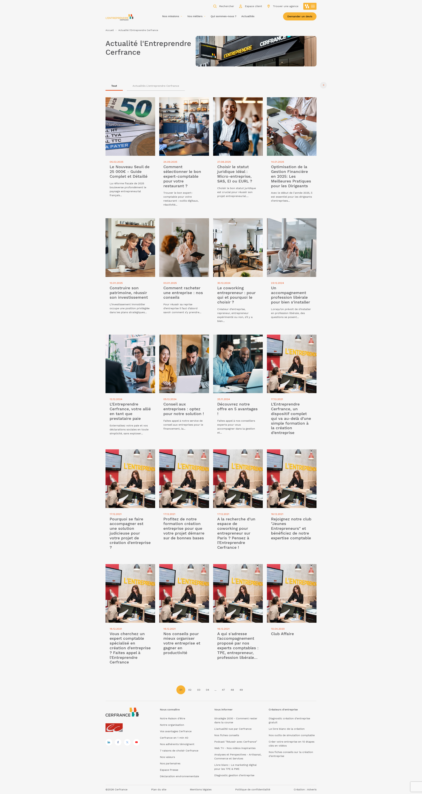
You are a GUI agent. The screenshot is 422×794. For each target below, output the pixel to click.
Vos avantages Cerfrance (176, 731)
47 (223, 689)
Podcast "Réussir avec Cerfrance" (235, 741)
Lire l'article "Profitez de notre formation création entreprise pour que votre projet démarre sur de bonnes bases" (182, 457)
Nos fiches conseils (226, 735)
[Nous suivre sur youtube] (136, 742)
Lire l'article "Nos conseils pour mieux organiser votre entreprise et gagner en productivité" (183, 569)
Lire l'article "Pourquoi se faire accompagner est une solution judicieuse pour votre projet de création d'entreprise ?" (125, 457)
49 (241, 689)
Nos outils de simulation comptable (292, 735)
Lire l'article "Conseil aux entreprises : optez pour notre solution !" (183, 338)
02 (189, 689)
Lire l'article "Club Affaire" (283, 566)
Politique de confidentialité (252, 789)
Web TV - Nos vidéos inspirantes (235, 748)
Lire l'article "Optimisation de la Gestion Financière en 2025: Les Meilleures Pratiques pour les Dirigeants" (287, 105)
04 (207, 689)
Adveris (311, 789)
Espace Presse (169, 769)
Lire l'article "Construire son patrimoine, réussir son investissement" (124, 224)
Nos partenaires (170, 763)
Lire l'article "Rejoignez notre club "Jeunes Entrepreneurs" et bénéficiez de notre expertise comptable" (291, 455)
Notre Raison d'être (172, 718)
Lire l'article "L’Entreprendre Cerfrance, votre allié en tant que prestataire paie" (127, 340)
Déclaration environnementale (179, 776)
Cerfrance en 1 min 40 (174, 737)
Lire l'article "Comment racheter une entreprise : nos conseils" (183, 222)
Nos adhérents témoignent (177, 744)
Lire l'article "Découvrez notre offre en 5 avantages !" (236, 338)
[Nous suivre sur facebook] (118, 742)
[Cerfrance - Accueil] (120, 17)
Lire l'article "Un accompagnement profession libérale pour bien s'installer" (289, 224)
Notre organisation (172, 724)
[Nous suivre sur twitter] (127, 742)
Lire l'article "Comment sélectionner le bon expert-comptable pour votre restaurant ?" (182, 103)
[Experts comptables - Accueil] (115, 727)
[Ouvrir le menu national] (309, 6)
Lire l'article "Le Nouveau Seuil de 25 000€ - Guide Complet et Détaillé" (129, 101)
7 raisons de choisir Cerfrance (179, 750)
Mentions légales (200, 789)
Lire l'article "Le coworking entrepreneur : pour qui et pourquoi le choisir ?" (238, 224)
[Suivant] (323, 85)
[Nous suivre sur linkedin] (109, 742)
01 (181, 689)
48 (232, 689)
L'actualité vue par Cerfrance (233, 728)
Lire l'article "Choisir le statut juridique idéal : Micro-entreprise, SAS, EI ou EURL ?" (238, 103)
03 (198, 689)
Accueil (110, 30)
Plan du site (158, 789)
